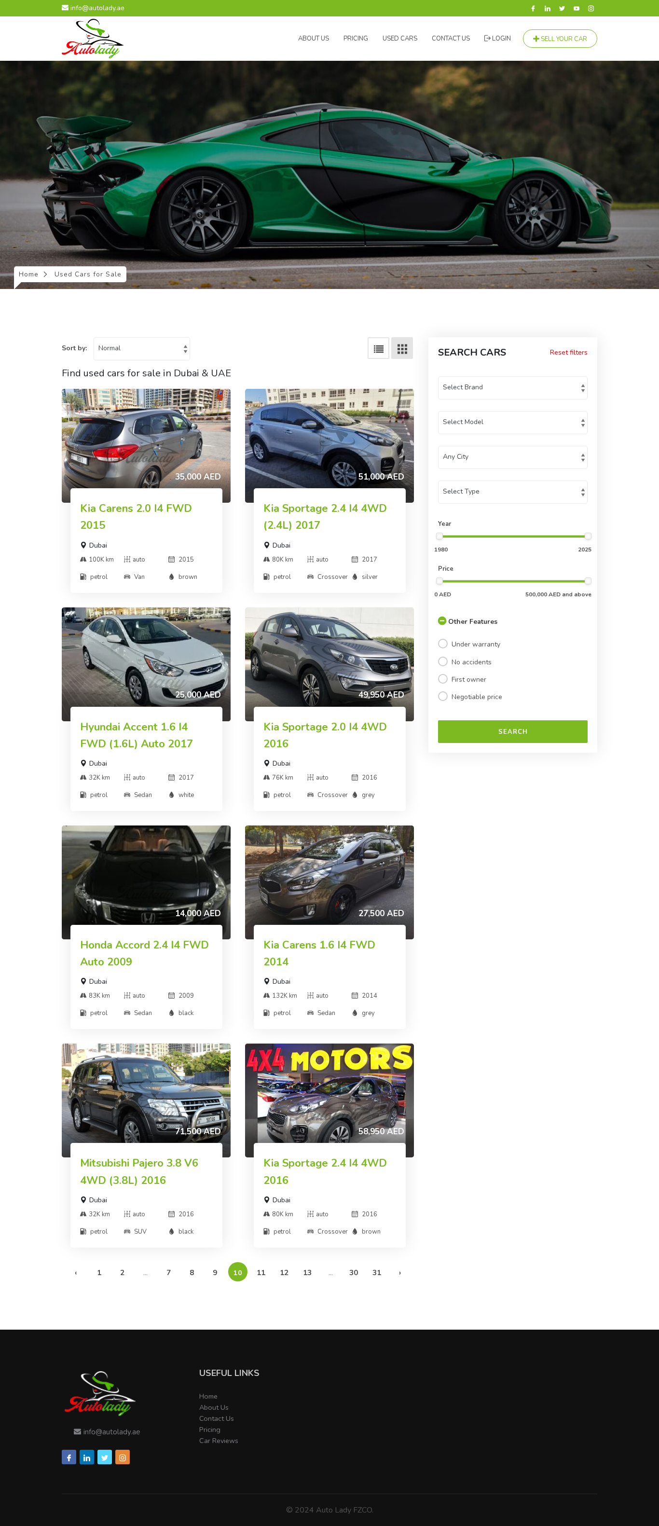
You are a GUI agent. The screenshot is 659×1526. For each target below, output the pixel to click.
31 (376, 1273)
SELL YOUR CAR (563, 39)
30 (353, 1273)
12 (284, 1273)
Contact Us (216, 1418)
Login (501, 38)
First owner (469, 679)
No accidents (472, 662)
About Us (214, 1407)
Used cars (400, 38)
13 (307, 1273)
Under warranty (476, 644)
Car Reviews (218, 1440)
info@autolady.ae (96, 8)
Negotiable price (477, 696)
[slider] (439, 536)
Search (513, 732)
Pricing (355, 38)
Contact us (451, 38)
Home (208, 1396)
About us (313, 38)
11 (261, 1273)
